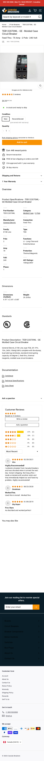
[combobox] (22, 17)
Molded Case (28, 213)
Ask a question (8, 398)
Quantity (5, 126)
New (5, 119)
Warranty (5, 689)
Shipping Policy (7, 693)
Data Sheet (9, 386)
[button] (7, 94)
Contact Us (6, 683)
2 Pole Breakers (14, 24)
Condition (6, 114)
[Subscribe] (36, 607)
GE (3, 41)
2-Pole (37, 213)
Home (4, 24)
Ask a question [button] (22, 425)
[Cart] (35, 10)
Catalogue (9, 376)
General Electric (9, 223)
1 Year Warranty (9, 181)
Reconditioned (17, 119)
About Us (5, 679)
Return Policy (7, 686)
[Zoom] (40, 85)
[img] (17, 459)
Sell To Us (5, 699)
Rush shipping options (10, 138)
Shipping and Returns (11, 176)
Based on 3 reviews (12, 416)
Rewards (5, 696)
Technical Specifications (14, 381)
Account (5, 676)
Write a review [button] (22, 419)
